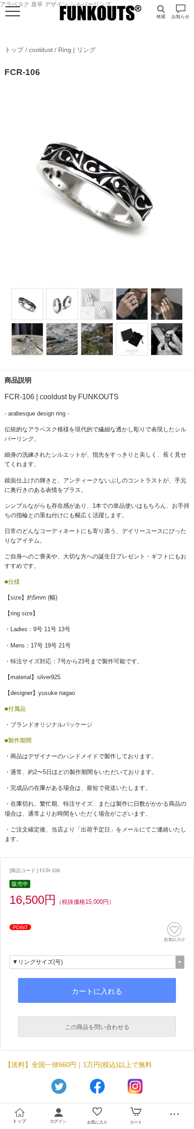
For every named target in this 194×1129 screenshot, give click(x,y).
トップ (14, 49)
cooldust (41, 49)
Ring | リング (77, 49)
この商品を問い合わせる (97, 1027)
